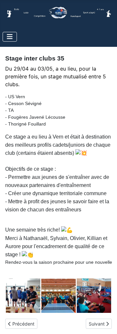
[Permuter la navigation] (10, 37)
